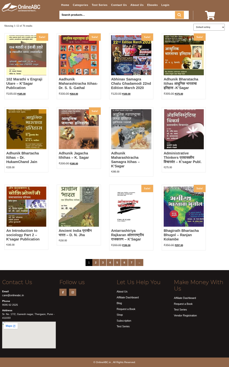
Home (65, 4)
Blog (119, 303)
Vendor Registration (185, 315)
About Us (137, 4)
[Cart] (210, 17)
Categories (80, 4)
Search (179, 15)
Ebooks (152, 4)
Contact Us (119, 4)
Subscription (124, 320)
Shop (120, 314)
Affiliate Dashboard (128, 297)
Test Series (100, 4)
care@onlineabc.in (13, 295)
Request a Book (126, 309)
